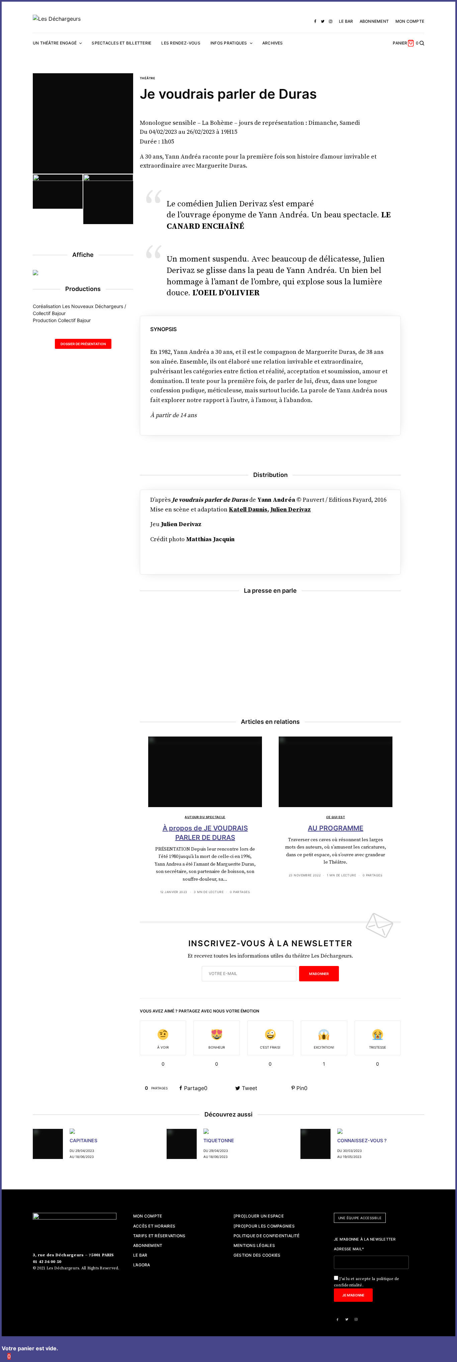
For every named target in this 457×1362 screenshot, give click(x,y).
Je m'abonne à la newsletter (365, 1239)
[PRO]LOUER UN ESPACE (259, 1216)
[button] (83, 344)
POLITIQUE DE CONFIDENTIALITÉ (267, 1235)
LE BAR (346, 21)
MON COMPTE (409, 21)
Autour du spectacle (205, 817)
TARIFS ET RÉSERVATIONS (159, 1235)
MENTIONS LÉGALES (254, 1245)
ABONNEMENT (374, 21)
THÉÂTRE (147, 78)
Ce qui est (335, 817)
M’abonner (319, 974)
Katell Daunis (248, 509)
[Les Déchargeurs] (57, 19)
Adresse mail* (349, 1249)
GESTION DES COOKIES (257, 1255)
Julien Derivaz (290, 509)
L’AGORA (141, 1264)
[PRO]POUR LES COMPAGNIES (264, 1226)
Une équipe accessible (359, 1218)
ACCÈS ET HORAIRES (154, 1226)
